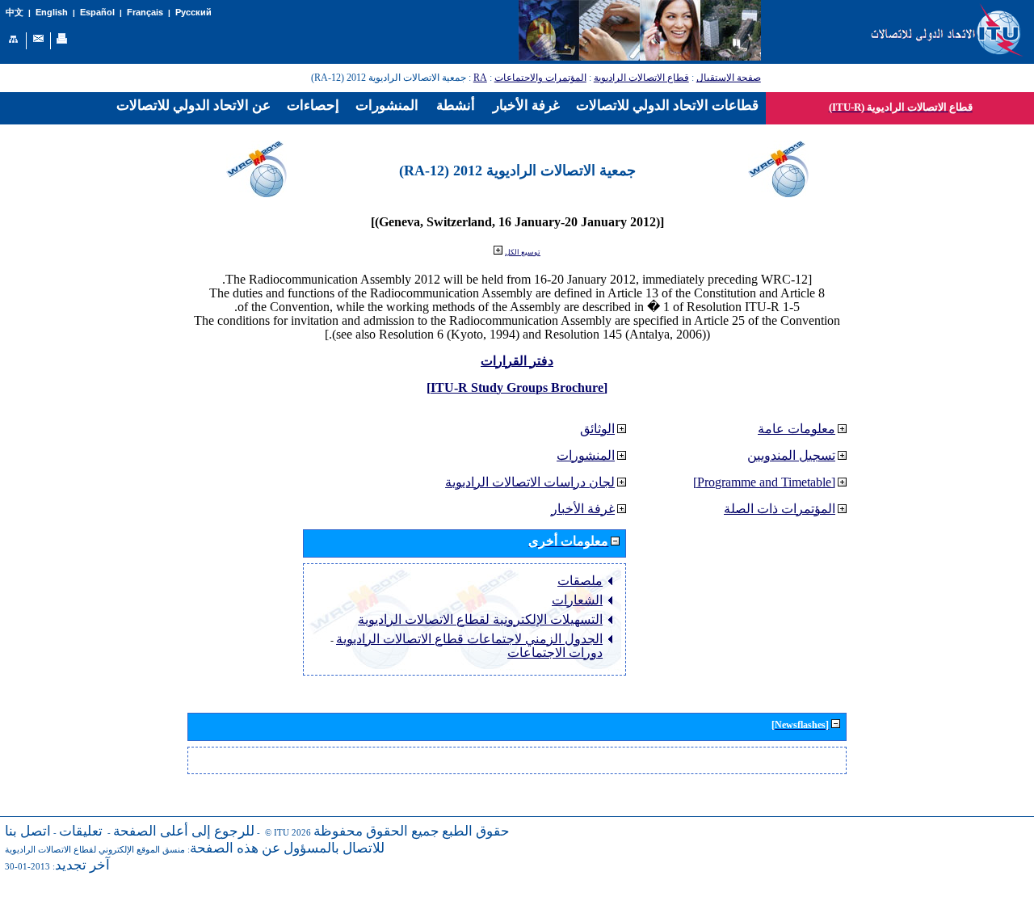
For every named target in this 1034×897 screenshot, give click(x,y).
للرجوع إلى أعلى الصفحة (183, 831)
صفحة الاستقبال (728, 77)
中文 (14, 12)
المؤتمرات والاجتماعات (540, 77)
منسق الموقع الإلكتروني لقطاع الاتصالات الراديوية (95, 849)
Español (97, 12)
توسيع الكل (522, 252)
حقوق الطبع (476, 831)
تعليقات (81, 831)
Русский (193, 12)
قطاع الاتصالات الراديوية (641, 77)
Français (145, 12)
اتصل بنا (28, 831)
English (52, 12)
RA (480, 77)
